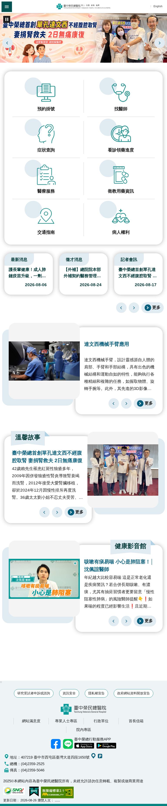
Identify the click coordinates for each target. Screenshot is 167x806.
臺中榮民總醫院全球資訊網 (83, 6)
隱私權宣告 (96, 693)
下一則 (159, 43)
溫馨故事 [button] (27, 437)
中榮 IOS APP (84, 746)
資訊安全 (69, 693)
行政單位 (101, 721)
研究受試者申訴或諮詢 (33, 693)
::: (1, 14)
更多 (156, 307)
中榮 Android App (106, 746)
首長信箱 (136, 721)
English (158, 6)
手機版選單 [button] (7, 7)
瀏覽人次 (44, 800)
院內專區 (83, 729)
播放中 (5, 258)
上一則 (7, 43)
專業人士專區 (66, 721)
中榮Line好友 (68, 744)
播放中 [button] (6, 19)
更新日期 (9, 800)
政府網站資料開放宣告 (133, 693)
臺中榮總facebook (56, 744)
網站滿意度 (31, 721)
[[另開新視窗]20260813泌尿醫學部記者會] (83, 38)
